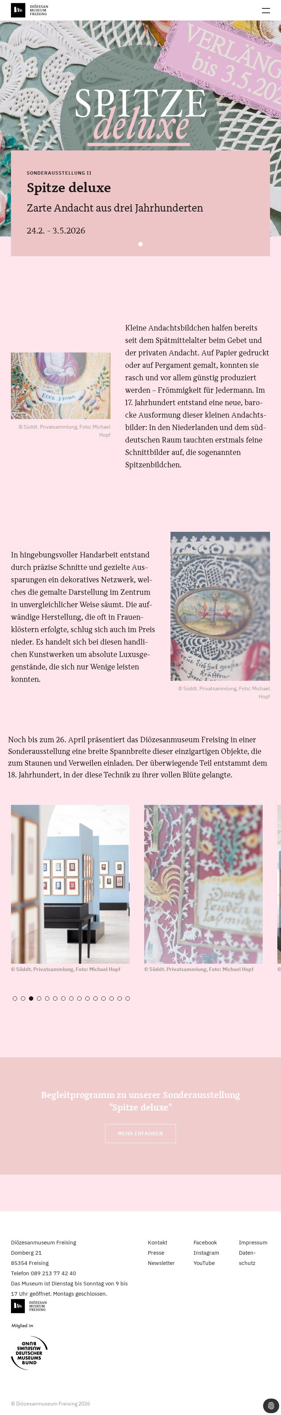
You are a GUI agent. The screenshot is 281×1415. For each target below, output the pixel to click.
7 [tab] (63, 998)
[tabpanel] (140, 128)
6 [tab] (55, 998)
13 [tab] (111, 998)
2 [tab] (23, 998)
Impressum (253, 1242)
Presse (156, 1252)
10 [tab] (87, 998)
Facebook (205, 1242)
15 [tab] (127, 998)
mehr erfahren (140, 1133)
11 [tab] (95, 998)
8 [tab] (71, 998)
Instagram (206, 1252)
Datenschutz (247, 1257)
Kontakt (157, 1242)
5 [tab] (47, 998)
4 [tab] (39, 998)
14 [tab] (119, 998)
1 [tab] (140, 244)
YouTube (204, 1262)
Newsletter (161, 1262)
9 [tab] (79, 998)
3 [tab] (31, 998)
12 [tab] (103, 998)
